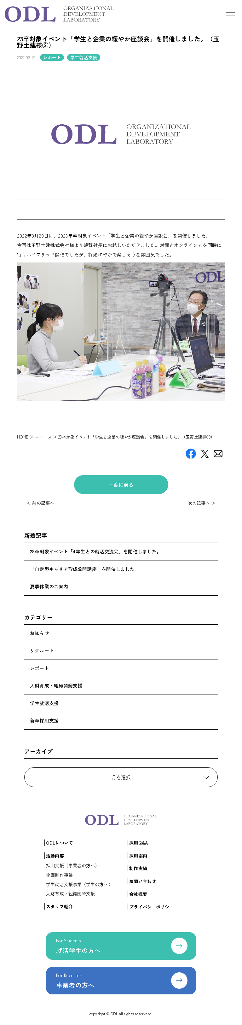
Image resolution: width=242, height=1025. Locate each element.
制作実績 (138, 868)
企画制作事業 (59, 875)
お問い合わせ (142, 881)
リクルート (42, 650)
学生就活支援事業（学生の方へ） (79, 884)
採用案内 (138, 855)
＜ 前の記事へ (40, 503)
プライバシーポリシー (151, 907)
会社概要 (138, 894)
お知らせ (39, 633)
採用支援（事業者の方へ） (72, 865)
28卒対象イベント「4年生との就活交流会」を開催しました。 (95, 551)
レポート (39, 668)
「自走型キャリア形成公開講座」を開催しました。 (84, 569)
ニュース (43, 437)
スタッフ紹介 (59, 906)
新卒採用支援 (44, 720)
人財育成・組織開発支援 (56, 685)
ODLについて (59, 842)
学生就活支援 (44, 703)
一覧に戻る (121, 484)
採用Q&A (138, 842)
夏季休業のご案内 (49, 586)
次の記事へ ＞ (202, 503)
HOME (22, 437)
